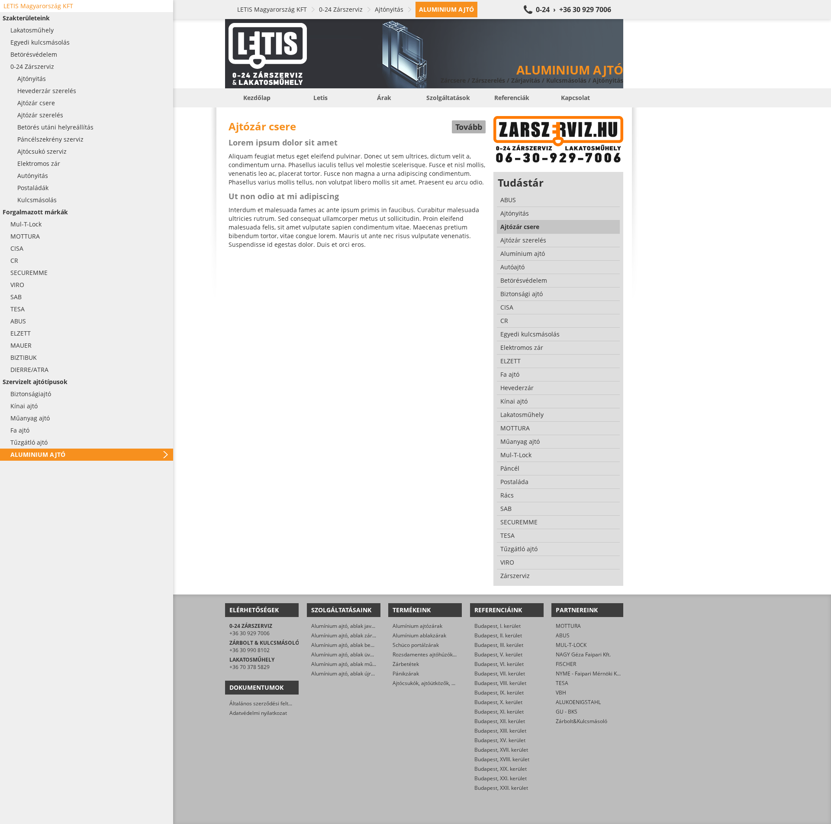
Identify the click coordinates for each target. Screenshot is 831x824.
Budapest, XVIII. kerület (501, 759)
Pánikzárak (406, 673)
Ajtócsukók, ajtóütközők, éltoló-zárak (436, 683)
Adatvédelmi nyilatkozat (258, 713)
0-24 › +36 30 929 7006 (573, 9)
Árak (384, 98)
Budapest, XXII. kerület (501, 788)
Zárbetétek (406, 664)
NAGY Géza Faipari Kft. (583, 654)
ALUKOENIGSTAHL (578, 702)
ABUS (563, 635)
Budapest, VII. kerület (499, 673)
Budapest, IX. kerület (499, 692)
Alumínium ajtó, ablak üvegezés (349, 654)
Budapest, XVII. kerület (501, 749)
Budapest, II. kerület (498, 635)
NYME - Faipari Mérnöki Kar (589, 673)
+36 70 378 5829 (249, 667)
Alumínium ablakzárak (419, 635)
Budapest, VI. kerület (499, 664)
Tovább (468, 127)
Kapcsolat (575, 98)
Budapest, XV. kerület (499, 740)
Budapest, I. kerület (497, 626)
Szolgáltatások (448, 98)
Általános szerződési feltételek (266, 703)
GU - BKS (566, 711)
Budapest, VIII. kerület (500, 683)
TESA (562, 683)
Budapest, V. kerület (498, 654)
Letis (320, 98)
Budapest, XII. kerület (499, 721)
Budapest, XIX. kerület (500, 768)
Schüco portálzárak (416, 645)
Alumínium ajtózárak (417, 626)
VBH (561, 692)
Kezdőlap (257, 98)
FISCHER (566, 664)
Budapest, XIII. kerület (500, 730)
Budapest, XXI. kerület (500, 778)
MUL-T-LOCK (571, 645)
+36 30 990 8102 (249, 650)
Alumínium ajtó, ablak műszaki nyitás (355, 664)
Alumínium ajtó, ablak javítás (345, 626)
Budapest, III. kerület (498, 645)
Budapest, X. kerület (498, 702)
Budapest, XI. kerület (499, 711)
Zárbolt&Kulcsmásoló (581, 721)
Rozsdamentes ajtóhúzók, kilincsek (434, 654)
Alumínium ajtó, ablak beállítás (348, 645)
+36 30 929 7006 (249, 633)
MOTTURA (568, 626)
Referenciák (511, 98)
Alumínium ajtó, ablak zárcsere (348, 635)
